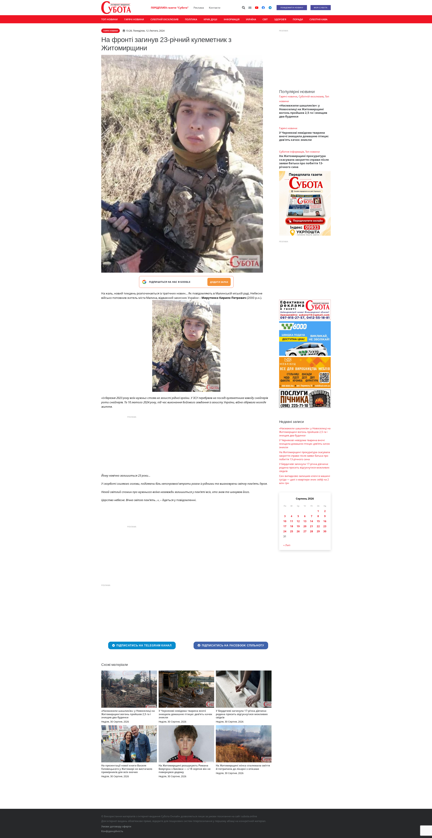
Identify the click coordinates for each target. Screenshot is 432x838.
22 (318, 526)
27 (304, 531)
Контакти (214, 7)
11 (291, 521)
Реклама (199, 7)
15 (318, 521)
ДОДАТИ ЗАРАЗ (219, 281)
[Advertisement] (186, 443)
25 (291, 531)
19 (298, 526)
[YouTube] (257, 8)
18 (291, 526)
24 (284, 531)
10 (284, 521)
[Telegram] (270, 8)
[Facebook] (263, 8)
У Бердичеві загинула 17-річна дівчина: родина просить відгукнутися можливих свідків (242, 714)
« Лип (286, 545)
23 (324, 526)
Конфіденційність (112, 831)
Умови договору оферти (116, 826)
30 (324, 531)
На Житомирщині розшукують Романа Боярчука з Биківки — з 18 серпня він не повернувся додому (185, 769)
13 (304, 521)
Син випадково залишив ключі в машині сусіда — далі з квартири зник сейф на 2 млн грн (304, 479)
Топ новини (312, 151)
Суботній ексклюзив (311, 96)
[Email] (250, 8)
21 (311, 526)
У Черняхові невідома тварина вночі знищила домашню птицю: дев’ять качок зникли (185, 714)
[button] (243, 7)
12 (298, 521)
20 (304, 526)
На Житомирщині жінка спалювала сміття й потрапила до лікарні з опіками (243, 767)
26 (298, 531)
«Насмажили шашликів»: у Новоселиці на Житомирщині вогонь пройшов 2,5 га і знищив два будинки (128, 714)
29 (318, 531)
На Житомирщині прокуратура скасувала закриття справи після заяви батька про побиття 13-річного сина (304, 161)
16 (324, 521)
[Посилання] (116, 7)
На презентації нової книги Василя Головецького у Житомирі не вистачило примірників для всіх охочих (126, 769)
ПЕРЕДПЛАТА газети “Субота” (169, 7)
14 (311, 521)
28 (311, 531)
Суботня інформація (291, 151)
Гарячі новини (288, 96)
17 (284, 526)
